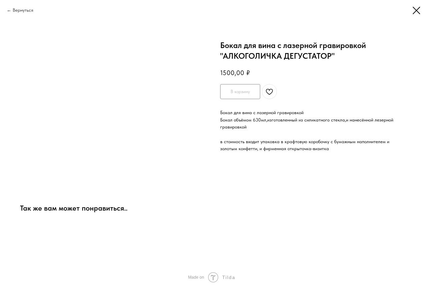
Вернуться (23, 10)
